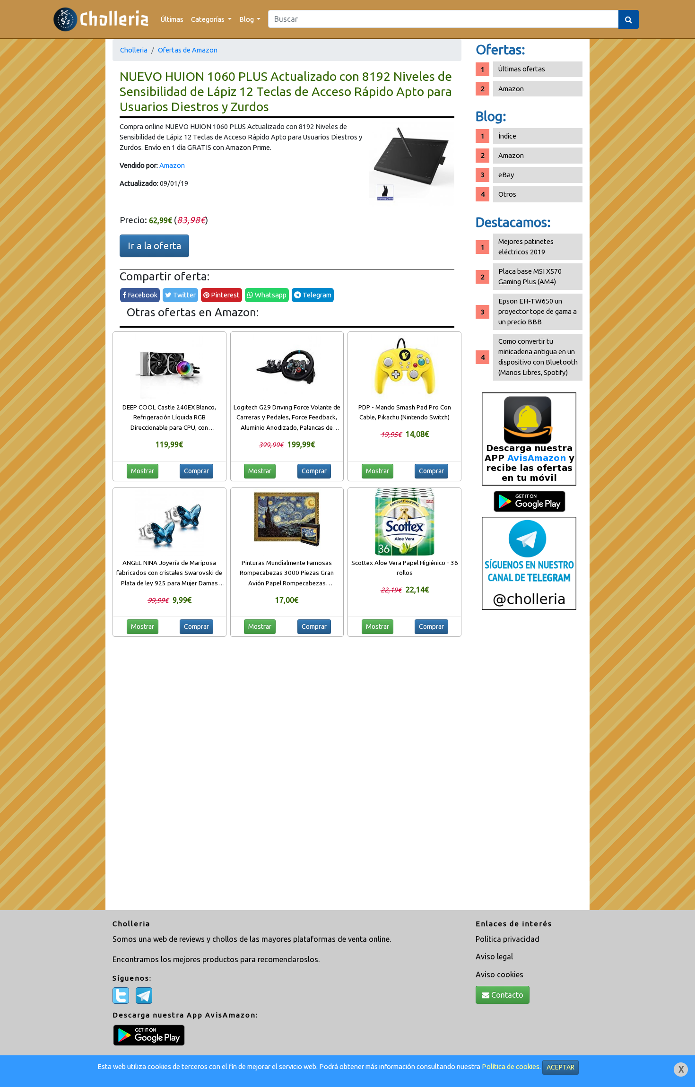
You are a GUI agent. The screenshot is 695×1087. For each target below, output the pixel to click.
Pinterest (224, 295)
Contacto (506, 995)
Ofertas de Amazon (187, 50)
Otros (507, 194)
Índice (507, 136)
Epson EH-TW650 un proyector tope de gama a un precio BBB (537, 311)
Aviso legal (494, 956)
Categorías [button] (208, 19)
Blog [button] (247, 19)
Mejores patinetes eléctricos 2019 (526, 246)
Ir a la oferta (154, 245)
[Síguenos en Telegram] (529, 563)
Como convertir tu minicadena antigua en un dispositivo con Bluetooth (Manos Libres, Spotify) (538, 356)
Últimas (172, 19)
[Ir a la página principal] (100, 19)
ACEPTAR (560, 1067)
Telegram (316, 295)
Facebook (141, 295)
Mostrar (142, 471)
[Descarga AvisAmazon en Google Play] (529, 439)
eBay (506, 175)
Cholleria (134, 50)
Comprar (196, 471)
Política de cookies (510, 1066)
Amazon (172, 165)
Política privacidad (507, 939)
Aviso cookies (499, 974)
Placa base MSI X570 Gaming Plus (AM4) (530, 276)
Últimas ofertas (521, 69)
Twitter (184, 295)
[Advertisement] (529, 763)
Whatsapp (270, 295)
